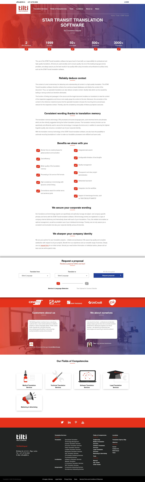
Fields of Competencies (58, 9)
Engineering (96, 439)
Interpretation (58, 467)
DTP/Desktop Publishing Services (74, 455)
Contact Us (115, 449)
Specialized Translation (71, 439)
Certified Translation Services (73, 449)
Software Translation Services (87, 386)
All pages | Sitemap (47, 479)
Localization (58, 459)
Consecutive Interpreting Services (74, 467)
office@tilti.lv (20, 2)
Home (113, 15)
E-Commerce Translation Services (74, 463)
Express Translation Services (72, 443)
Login (126, 2)
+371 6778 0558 (33, 2)
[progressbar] (72, 286)
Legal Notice (58, 479)
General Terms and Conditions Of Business (91, 479)
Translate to (72, 272)
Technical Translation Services (58, 386)
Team (114, 453)
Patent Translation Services (72, 447)
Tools (71, 9)
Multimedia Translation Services (73, 451)
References (115, 451)
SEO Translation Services (72, 465)
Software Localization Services (73, 459)
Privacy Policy (68, 479)
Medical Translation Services (29, 386)
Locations (79, 9)
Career (114, 447)
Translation (58, 439)
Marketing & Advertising (29, 407)
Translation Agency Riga (119, 439)
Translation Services (40, 9)
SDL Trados (96, 462)
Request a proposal (121, 5)
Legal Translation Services (116, 386)
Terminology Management (72, 441)
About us (89, 9)
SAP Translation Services (71, 453)
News (97, 9)
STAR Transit (97, 464)
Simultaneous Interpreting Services (74, 469)
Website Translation (70, 461)
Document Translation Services (73, 445)
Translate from (35, 272)
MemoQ (95, 460)
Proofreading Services (71, 457)
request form (45, 245)
